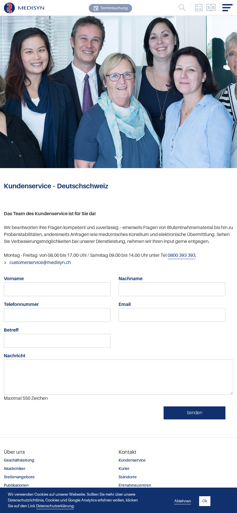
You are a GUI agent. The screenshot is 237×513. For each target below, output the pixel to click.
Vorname (14, 278)
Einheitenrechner (198, 8)
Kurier (123, 468)
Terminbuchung (114, 8)
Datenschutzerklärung (55, 506)
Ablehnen (182, 501)
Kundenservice (132, 460)
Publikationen (16, 485)
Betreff (11, 330)
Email (124, 304)
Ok (204, 501)
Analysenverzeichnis (211, 8)
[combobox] (151, 9)
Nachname (130, 278)
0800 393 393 (181, 255)
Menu (182, 8)
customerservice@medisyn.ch (40, 262)
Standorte (127, 477)
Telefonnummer (21, 304)
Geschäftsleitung (19, 460)
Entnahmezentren (134, 485)
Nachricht (14, 355)
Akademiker (14, 468)
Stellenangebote (19, 477)
